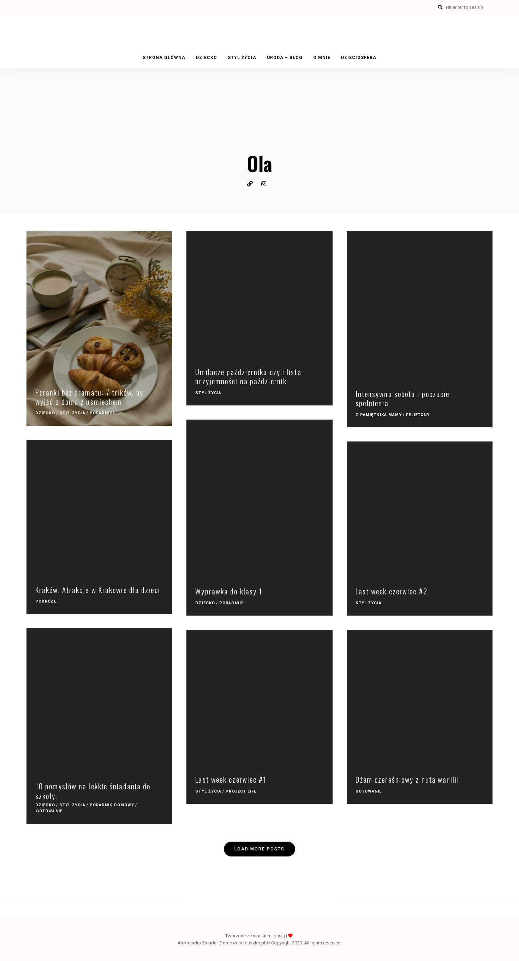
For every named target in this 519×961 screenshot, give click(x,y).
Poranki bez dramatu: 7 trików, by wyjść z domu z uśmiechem (89, 397)
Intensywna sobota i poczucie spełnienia (403, 398)
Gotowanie (49, 811)
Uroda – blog (285, 57)
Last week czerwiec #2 (392, 591)
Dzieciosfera (358, 57)
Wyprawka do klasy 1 (228, 591)
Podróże (45, 601)
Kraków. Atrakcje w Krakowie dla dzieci (97, 589)
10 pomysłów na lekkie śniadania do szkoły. (92, 791)
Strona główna (164, 57)
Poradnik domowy (112, 805)
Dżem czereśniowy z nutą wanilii (407, 779)
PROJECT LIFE (241, 791)
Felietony (418, 415)
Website (252, 183)
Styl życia (242, 57)
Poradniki (102, 413)
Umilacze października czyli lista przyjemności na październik (248, 376)
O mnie (321, 57)
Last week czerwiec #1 (231, 779)
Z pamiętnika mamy (379, 415)
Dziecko (206, 57)
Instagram (266, 183)
